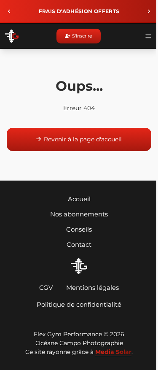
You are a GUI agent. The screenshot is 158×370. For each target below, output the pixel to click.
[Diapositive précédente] (9, 11)
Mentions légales (90, 288)
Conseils (77, 229)
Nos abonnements (77, 214)
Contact (76, 244)
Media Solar (111, 352)
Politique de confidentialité (77, 304)
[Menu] (144, 36)
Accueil (77, 199)
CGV (44, 288)
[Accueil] (77, 266)
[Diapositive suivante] (144, 11)
